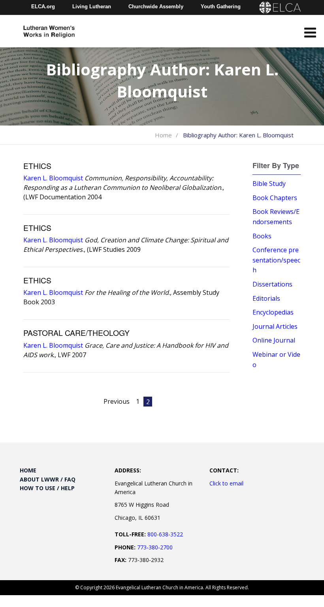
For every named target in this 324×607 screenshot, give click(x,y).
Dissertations (272, 284)
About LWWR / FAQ (47, 479)
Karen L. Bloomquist (53, 178)
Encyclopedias (273, 312)
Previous (117, 401)
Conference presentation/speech (276, 259)
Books (261, 236)
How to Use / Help (47, 488)
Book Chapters (274, 197)
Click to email (226, 483)
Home (163, 135)
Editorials (266, 298)
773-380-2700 (155, 547)
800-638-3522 (165, 534)
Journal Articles (275, 326)
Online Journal (273, 340)
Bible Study (269, 183)
